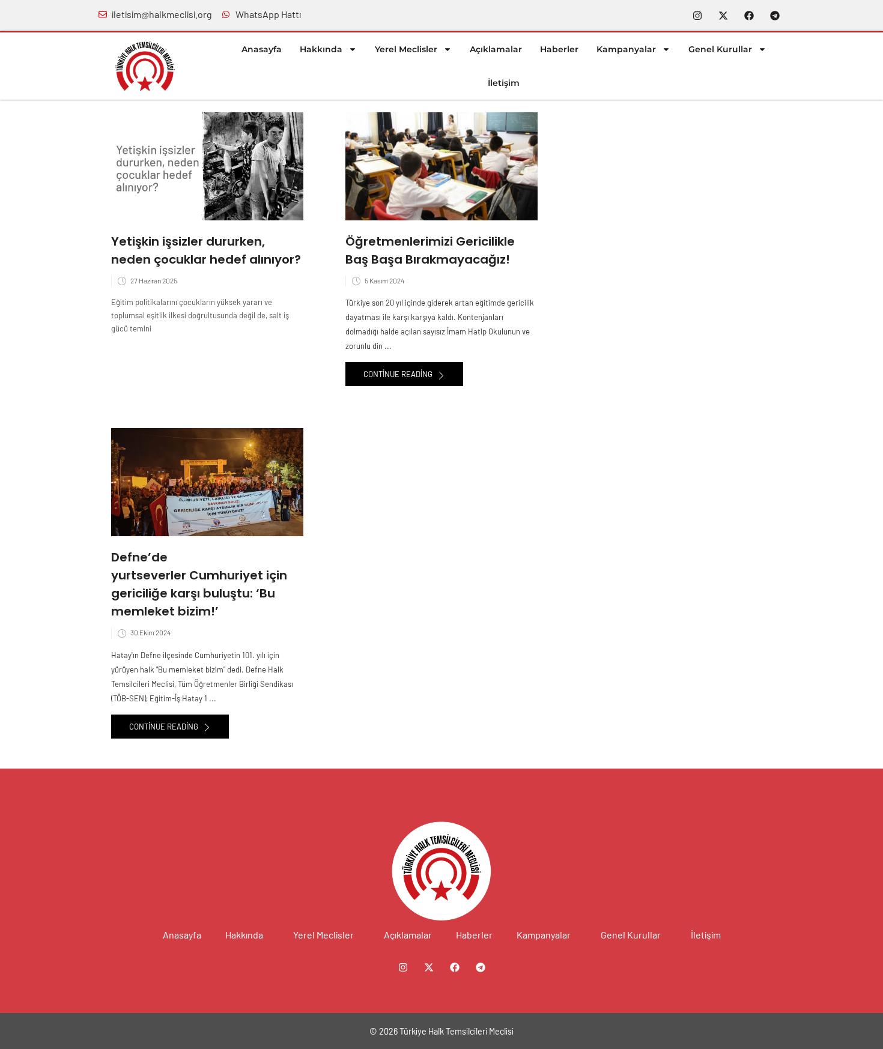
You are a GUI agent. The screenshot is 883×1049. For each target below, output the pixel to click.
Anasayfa (261, 49)
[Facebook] (749, 15)
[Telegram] (774, 15)
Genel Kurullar (720, 49)
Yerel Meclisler (406, 49)
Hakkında (321, 49)
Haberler (559, 49)
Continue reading (398, 374)
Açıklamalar (496, 49)
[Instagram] (697, 15)
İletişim (504, 82)
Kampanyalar (626, 49)
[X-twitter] (723, 15)
